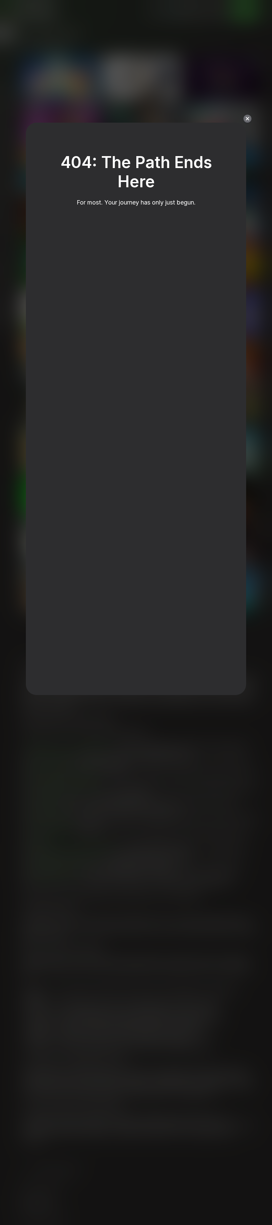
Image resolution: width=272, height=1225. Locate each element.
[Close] (247, 119)
